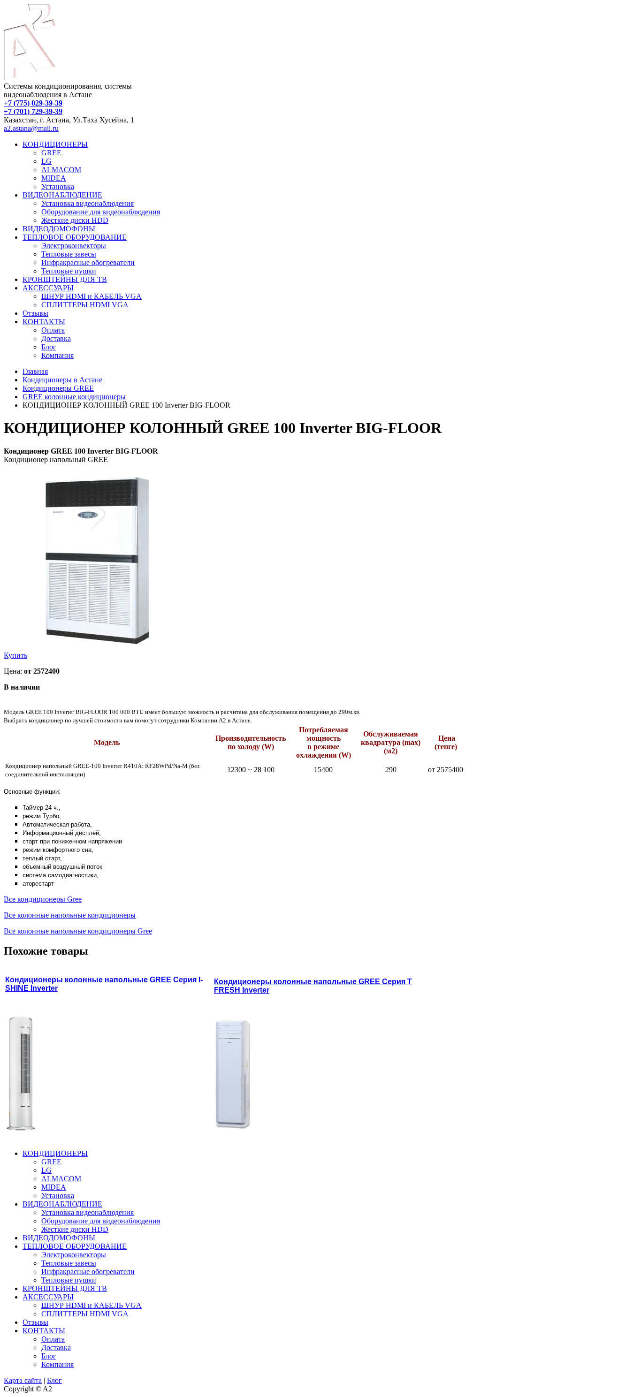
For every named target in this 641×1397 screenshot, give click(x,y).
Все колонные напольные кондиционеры (70, 915)
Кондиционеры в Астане (62, 380)
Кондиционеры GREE (58, 388)
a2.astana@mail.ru (31, 128)
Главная (35, 371)
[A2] (29, 78)
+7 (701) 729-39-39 (33, 111)
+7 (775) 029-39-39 (33, 103)
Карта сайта (23, 1380)
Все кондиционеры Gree (43, 899)
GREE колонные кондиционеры (74, 397)
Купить (15, 655)
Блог (54, 1380)
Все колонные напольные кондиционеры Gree (78, 931)
